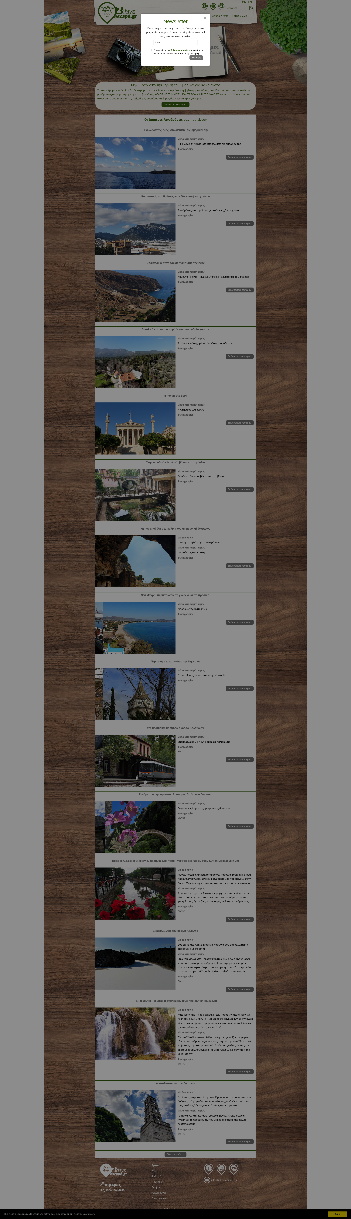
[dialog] (175, 40)
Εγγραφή (196, 57)
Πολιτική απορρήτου (180, 50)
